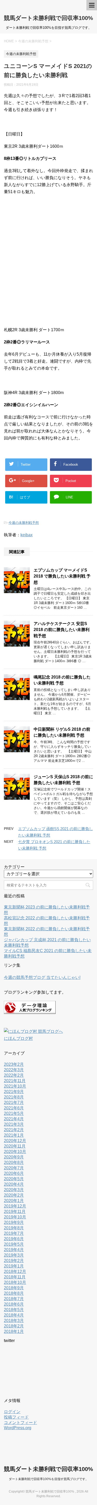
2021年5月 (14, 1113)
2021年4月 (14, 1119)
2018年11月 (15, 1277)
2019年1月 (14, 1266)
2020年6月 (14, 1173)
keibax (26, 535)
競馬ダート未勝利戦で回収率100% (48, 18)
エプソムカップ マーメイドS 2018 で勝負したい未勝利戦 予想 (62, 576)
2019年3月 (14, 1255)
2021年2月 (14, 1130)
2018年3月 (14, 1320)
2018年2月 (14, 1326)
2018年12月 (15, 1271)
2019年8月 (14, 1228)
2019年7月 (14, 1233)
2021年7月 (14, 1102)
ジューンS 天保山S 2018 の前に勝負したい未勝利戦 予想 (63, 780)
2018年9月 (14, 1288)
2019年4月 (14, 1250)
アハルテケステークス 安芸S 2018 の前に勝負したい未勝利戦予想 (61, 629)
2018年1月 (14, 1331)
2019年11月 (15, 1211)
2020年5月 (14, 1179)
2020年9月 (14, 1157)
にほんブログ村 (18, 1038)
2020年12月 (15, 1140)
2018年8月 (14, 1293)
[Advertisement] (48, 263)
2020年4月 (14, 1184)
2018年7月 (14, 1299)
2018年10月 (15, 1282)
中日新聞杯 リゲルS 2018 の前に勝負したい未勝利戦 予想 (62, 732)
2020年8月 (14, 1162)
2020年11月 (15, 1146)
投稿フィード (16, 1417)
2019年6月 (14, 1239)
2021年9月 (14, 1091)
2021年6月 (14, 1108)
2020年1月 (14, 1200)
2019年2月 (14, 1260)
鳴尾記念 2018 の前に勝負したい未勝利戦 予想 (62, 680)
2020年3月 (14, 1190)
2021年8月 (14, 1097)
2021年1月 (14, 1135)
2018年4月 (14, 1315)
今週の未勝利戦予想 (24, 523)
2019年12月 (15, 1206)
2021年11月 (15, 1081)
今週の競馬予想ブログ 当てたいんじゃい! (42, 977)
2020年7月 (14, 1168)
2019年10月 (15, 1217)
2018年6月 (14, 1304)
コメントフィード (20, 1422)
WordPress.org (17, 1428)
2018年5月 (14, 1309)
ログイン (12, 1411)
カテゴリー (14, 867)
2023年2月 (14, 1064)
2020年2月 (14, 1195)
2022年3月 (14, 1070)
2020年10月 (15, 1151)
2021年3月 (14, 1124)
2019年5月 (14, 1244)
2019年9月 (14, 1222)
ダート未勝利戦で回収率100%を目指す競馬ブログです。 (48, 1479)
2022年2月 (14, 1075)
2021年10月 (15, 1086)
